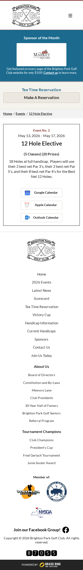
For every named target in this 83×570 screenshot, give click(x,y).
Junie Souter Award (41, 463)
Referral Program (41, 421)
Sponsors (41, 339)
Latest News (41, 290)
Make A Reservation (41, 97)
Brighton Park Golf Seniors (41, 413)
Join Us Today (41, 355)
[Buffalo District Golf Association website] (56, 491)
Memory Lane (41, 390)
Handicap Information (41, 323)
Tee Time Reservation (41, 307)
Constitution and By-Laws (41, 383)
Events (20, 114)
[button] (70, 15)
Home (7, 114)
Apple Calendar (46, 205)
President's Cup (41, 447)
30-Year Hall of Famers (41, 406)
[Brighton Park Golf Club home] (26, 15)
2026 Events (41, 282)
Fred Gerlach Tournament (41, 455)
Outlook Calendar (46, 217)
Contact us (51, 72)
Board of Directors (41, 375)
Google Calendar (46, 192)
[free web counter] (41, 553)
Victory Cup (41, 315)
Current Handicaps (41, 331)
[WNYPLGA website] (28, 491)
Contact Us (41, 347)
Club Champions (41, 440)
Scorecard (41, 298)
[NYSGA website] (41, 512)
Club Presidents (41, 398)
